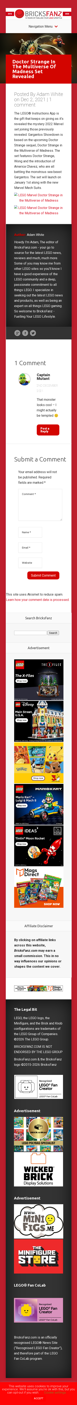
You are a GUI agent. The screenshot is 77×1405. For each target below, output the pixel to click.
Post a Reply (44, 430)
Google (17, 333)
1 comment (33, 102)
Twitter (33, 333)
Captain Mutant (43, 376)
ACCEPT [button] (38, 1398)
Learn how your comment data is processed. (37, 600)
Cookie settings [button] (55, 1392)
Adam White (50, 94)
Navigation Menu (41, 26)
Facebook (25, 333)
